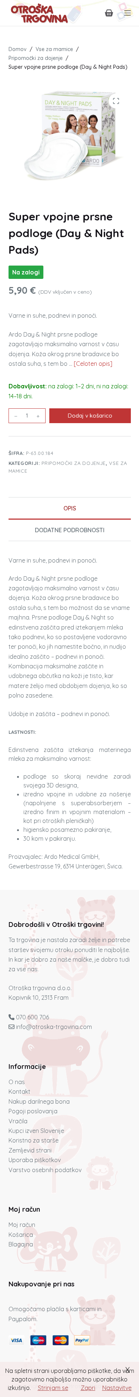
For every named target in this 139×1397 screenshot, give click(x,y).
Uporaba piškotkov (35, 1160)
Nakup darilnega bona (39, 1101)
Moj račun (22, 1224)
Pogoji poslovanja (33, 1111)
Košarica (21, 1234)
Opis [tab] (69, 508)
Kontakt (19, 1091)
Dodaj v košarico (90, 415)
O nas (17, 1082)
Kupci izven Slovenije (36, 1130)
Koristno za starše (34, 1140)
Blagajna (21, 1244)
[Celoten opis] (93, 363)
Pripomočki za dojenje (74, 463)
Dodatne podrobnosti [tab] (70, 530)
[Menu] (127, 13)
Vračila (18, 1121)
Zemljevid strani (30, 1150)
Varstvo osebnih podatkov (45, 1170)
